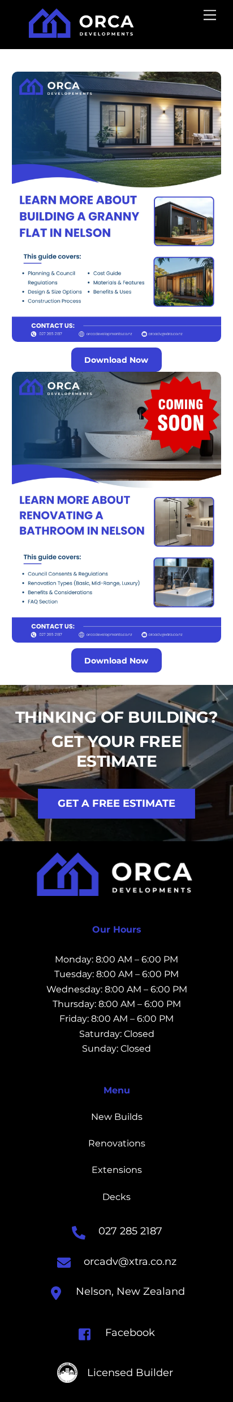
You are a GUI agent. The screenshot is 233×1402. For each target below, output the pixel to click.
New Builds (117, 1116)
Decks (116, 1197)
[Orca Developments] (82, 33)
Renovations (116, 1143)
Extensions (117, 1169)
